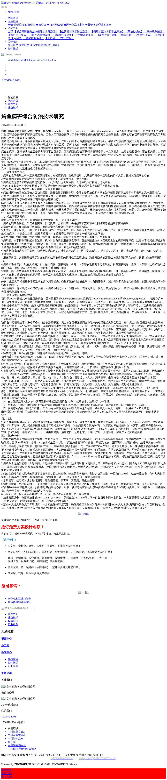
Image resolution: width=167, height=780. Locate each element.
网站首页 (13, 17)
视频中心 (6, 638)
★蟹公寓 (6, 673)
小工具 (5, 645)
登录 (10, 11)
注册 (16, 11)
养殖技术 (13, 107)
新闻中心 (13, 104)
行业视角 (13, 624)
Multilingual (30, 60)
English (51, 60)
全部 (10, 24)
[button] (7, 79)
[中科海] (83, 513)
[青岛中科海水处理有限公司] (83, 3)
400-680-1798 (8, 716)
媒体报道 (13, 621)
